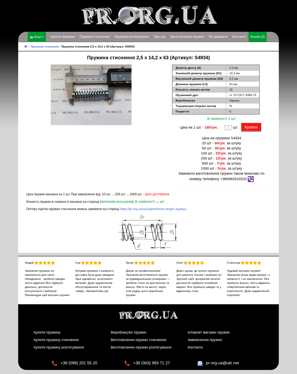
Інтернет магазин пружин (209, 332)
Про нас (160, 36)
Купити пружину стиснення (56, 340)
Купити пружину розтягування (59, 347)
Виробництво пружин (128, 332)
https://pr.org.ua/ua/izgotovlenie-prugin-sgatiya (153, 209)
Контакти (239, 36)
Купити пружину (47, 332)
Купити (251, 127)
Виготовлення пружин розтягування (141, 347)
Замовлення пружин (205, 340)
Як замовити (218, 36)
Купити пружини (63, 36)
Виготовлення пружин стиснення (138, 340)
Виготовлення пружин (187, 36)
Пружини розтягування (131, 36)
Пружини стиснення (95, 36)
